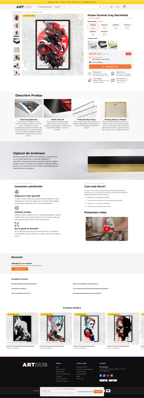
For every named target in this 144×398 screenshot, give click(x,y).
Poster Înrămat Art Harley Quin (52, 346)
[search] (101, 7)
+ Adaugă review (20, 269)
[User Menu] (112, 6)
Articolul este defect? (18, 288)
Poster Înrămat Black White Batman (20, 346)
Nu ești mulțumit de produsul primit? (23, 284)
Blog (57, 367)
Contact (57, 7)
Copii (27, 12)
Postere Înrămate (17, 12)
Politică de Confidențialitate (85, 369)
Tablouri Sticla (60, 371)
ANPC (78, 376)
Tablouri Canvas (60, 369)
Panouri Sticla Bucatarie (63, 374)
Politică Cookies (81, 371)
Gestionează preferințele (85, 391)
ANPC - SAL (80, 378)
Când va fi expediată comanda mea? (85, 284)
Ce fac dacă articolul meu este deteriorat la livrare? (90, 288)
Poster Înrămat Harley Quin (84, 346)
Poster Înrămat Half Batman (118, 346)
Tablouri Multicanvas (62, 381)
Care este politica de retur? (20, 293)
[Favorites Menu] (118, 6)
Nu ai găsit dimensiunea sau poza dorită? (87, 293)
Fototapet (59, 376)
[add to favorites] (80, 17)
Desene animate (37, 12)
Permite (98, 391)
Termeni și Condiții (82, 367)
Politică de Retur (81, 374)
